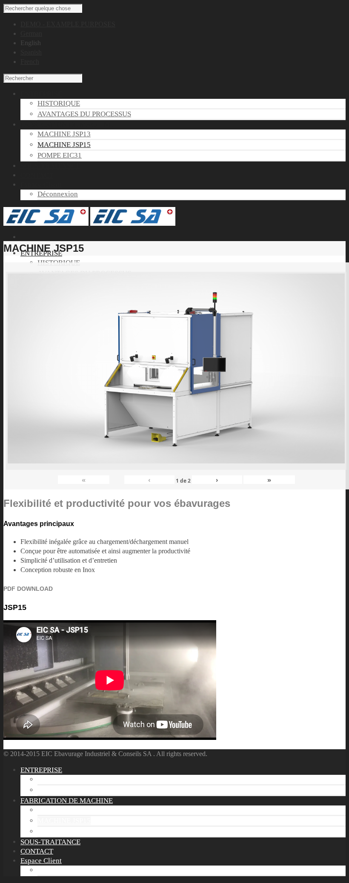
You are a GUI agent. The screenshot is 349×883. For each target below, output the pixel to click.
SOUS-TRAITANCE (50, 842)
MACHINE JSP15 (64, 145)
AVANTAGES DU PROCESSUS (84, 114)
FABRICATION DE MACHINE (66, 801)
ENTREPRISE (41, 770)
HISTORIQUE (58, 103)
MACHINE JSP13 (64, 134)
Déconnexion (57, 194)
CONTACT (36, 851)
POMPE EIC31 (59, 155)
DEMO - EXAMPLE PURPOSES (67, 24)
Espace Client (41, 861)
